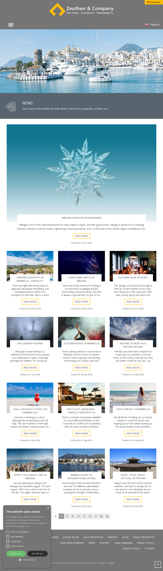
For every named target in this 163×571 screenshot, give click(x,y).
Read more (81, 235)
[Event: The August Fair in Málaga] (30, 464)
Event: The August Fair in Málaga (30, 476)
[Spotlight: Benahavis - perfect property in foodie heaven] (81, 398)
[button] (27, 559)
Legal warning (123, 542)
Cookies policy (131, 548)
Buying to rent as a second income (133, 345)
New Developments (72, 542)
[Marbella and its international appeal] (81, 464)
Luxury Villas (71, 537)
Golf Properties (93, 537)
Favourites (155, 2)
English (154, 24)
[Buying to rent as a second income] (133, 332)
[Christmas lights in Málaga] (81, 266)
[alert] (27, 536)
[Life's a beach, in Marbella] (133, 398)
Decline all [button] (37, 553)
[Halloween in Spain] (30, 332)
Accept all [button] (16, 553)
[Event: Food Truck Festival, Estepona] (133, 464)
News (92, 542)
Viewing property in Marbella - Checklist (30, 279)
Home (55, 537)
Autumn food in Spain (133, 277)
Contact (104, 542)
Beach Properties (143, 537)
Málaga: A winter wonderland (81, 217)
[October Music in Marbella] (81, 332)
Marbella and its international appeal (81, 476)
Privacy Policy (145, 542)
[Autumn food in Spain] (133, 266)
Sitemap (149, 548)
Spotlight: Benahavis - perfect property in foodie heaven (81, 412)
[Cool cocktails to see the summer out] (30, 398)
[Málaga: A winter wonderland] (81, 173)
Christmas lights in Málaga (81, 279)
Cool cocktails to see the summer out (30, 410)
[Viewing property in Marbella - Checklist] (30, 266)
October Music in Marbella (81, 343)
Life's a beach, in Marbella (133, 409)
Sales (125, 537)
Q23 (111, 563)
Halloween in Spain (30, 343)
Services (113, 537)
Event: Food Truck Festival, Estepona (133, 476)
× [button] (48, 508)
